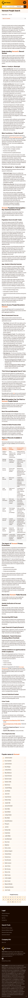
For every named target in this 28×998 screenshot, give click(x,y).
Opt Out (3, 918)
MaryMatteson (8, 772)
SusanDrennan (8, 775)
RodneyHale (7, 829)
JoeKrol (6, 827)
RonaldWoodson (8, 821)
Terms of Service (6, 913)
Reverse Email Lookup (7, 932)
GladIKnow (6, 2)
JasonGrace (7, 866)
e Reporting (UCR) (15, 720)
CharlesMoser (8, 854)
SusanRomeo (8, 796)
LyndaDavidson (8, 763)
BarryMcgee (7, 766)
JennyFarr (7, 793)
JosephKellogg (8, 787)
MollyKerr (7, 845)
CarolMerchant (8, 839)
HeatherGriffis (8, 781)
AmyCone (7, 842)
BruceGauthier (8, 760)
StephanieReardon (9, 887)
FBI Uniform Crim (7, 720)
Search (25, 6)
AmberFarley (8, 799)
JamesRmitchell (8, 805)
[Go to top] (26, 996)
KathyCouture (8, 863)
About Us (4, 942)
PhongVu (7, 823)
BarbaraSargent (8, 851)
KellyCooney (7, 875)
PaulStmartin (8, 860)
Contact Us (4, 920)
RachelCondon (8, 778)
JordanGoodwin (8, 757)
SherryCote (7, 872)
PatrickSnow (8, 857)
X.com (3, 958)
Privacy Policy (5, 915)
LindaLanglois (8, 878)
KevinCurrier (7, 881)
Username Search (6, 934)
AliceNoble (7, 817)
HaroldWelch (8, 811)
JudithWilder (8, 836)
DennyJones (8, 848)
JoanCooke (7, 890)
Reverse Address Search (7, 930)
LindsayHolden (8, 814)
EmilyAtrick (7, 833)
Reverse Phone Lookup (7, 928)
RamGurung (7, 869)
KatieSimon (7, 784)
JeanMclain (7, 790)
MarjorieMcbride (8, 884)
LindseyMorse (8, 769)
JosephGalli (7, 802)
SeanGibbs (7, 808)
